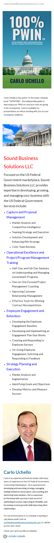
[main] (27, 106)
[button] (5, 537)
